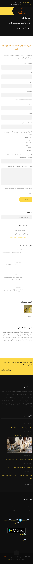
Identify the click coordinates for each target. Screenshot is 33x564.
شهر (31, 82)
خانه (28, 506)
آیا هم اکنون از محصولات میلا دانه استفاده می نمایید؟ (18, 188)
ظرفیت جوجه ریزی (27, 123)
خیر (30, 193)
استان (30, 73)
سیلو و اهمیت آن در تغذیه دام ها (14, 265)
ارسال (26, 199)
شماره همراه (29, 104)
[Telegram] (7, 520)
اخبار (28, 510)
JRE (8, 560)
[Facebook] (25, 520)
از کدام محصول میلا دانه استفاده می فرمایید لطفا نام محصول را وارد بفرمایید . (18, 156)
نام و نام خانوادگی (27, 63)
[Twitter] (20, 520)
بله (30, 191)
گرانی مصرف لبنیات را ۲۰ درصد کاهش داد (12, 252)
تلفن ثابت (29, 91)
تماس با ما (12, 510)
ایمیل (30, 113)
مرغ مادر (28, 142)
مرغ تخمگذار (27, 140)
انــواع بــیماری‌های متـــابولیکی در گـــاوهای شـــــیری (13, 278)
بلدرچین (29, 150)
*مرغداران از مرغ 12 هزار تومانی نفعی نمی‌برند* (13, 291)
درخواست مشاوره (6, 370)
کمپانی (13, 506)
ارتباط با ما (25, 18)
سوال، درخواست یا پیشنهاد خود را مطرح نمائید (20, 167)
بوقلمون (29, 148)
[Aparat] (16, 523)
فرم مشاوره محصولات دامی (21, 234)
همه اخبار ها (28, 484)
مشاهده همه (28, 316)
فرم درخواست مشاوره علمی (21, 230)
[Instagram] (14, 520)
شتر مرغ (28, 145)
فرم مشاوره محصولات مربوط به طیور (19, 238)
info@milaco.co (15, 5)
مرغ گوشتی (28, 137)
